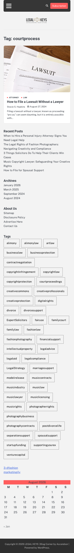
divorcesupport (33, 310)
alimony (12, 243)
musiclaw (39, 387)
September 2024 (14, 193)
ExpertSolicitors (17, 320)
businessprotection (42, 252)
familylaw (13, 329)
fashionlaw (34, 329)
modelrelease (15, 377)
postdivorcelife (52, 425)
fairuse (39, 320)
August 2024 (12, 198)
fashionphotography (19, 339)
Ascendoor (62, 544)
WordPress (43, 547)
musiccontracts (42, 377)
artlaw (50, 243)
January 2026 (12, 185)
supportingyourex (45, 445)
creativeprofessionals (50, 291)
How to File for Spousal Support (24, 170)
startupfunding (16, 445)
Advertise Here (13, 221)
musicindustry (16, 387)
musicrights (14, 406)
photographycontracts (21, 425)
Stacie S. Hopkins (16, 106)
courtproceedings (51, 281)
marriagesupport (43, 368)
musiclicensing (40, 397)
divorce (11, 310)
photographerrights (41, 406)
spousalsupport (47, 435)
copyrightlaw (51, 271)
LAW (25, 97)
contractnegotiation (19, 262)
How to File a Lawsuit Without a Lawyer (35, 102)
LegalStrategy (16, 368)
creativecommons (18, 291)
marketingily (12, 472)
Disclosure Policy (14, 217)
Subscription (59, 5)
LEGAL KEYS (31, 544)
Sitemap (9, 213)
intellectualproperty (20, 348)
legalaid (12, 358)
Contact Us (10, 225)
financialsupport (50, 339)
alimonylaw (31, 243)
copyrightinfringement (21, 271)
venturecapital (16, 454)
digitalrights (46, 300)
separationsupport (18, 435)
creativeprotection (18, 300)
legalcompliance (35, 358)
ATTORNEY (14, 97)
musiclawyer (15, 397)
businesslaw (15, 252)
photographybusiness (20, 416)
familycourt (59, 320)
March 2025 (11, 189)
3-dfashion (11, 468)
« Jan (7, 526)
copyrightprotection (19, 281)
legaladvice (47, 348)
